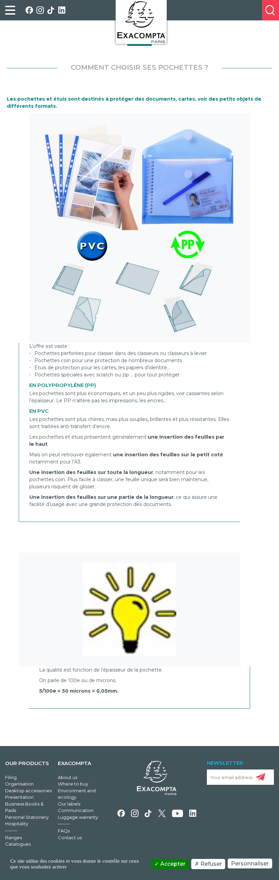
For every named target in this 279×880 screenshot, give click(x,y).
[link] (10, 10)
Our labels (69, 804)
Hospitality (16, 823)
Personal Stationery (27, 817)
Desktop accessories (28, 790)
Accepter (172, 864)
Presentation (19, 797)
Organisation (19, 783)
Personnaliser (250, 863)
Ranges (13, 837)
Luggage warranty (78, 817)
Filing (11, 777)
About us (67, 777)
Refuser (210, 864)
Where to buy (73, 783)
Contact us (70, 837)
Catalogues (18, 844)
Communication (76, 810)
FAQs (64, 830)
